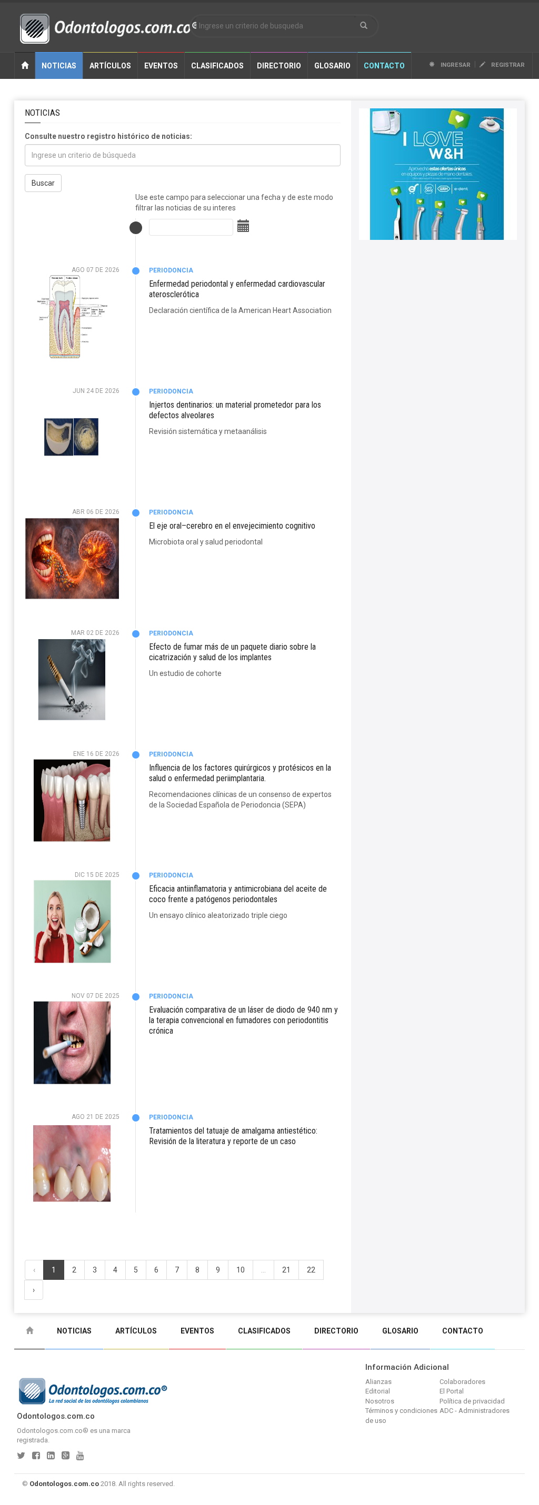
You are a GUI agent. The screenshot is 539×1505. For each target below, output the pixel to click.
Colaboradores (462, 1382)
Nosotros (379, 1401)
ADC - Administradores (475, 1411)
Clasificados (217, 66)
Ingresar (455, 65)
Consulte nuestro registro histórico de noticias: (108, 136)
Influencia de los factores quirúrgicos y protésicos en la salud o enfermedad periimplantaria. (240, 773)
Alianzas (378, 1382)
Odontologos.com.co (64, 1484)
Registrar (507, 65)
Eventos (161, 66)
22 (311, 1270)
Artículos (110, 66)
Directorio (279, 66)
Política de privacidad (472, 1401)
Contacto (384, 66)
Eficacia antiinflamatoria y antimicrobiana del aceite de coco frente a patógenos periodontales (238, 894)
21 (286, 1270)
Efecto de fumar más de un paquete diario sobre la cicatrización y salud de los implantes (232, 652)
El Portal (452, 1391)
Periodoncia (171, 270)
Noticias (59, 66)
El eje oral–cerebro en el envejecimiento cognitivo (232, 526)
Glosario (332, 66)
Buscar (43, 183)
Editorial (377, 1391)
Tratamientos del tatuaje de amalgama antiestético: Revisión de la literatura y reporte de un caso (233, 1136)
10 (240, 1270)
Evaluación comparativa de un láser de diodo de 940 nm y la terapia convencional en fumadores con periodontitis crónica (243, 1020)
